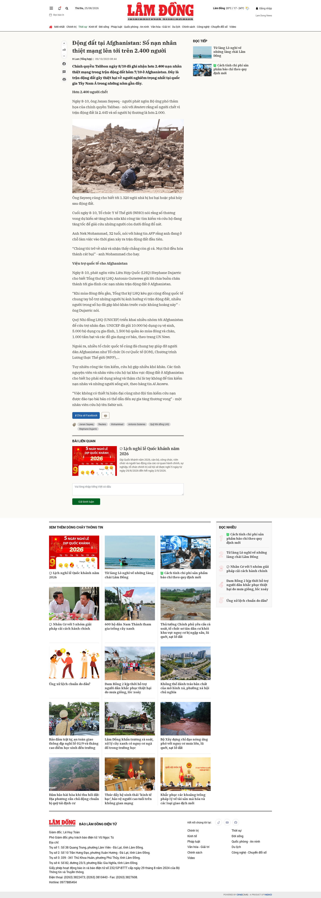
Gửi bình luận (86, 501)
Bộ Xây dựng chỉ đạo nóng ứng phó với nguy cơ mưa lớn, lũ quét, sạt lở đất (184, 744)
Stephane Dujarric (88, 428)
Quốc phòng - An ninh (136, 26)
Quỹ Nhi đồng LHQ (159, 424)
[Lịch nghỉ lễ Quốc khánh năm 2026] (94, 461)
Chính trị (72, 26)
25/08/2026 (87, 8)
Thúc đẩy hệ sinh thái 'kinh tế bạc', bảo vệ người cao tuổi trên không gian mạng (128, 799)
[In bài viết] (64, 79)
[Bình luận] (64, 72)
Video (232, 26)
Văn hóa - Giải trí (160, 26)
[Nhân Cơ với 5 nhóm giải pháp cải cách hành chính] (74, 603)
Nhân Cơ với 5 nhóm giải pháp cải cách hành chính (70, 626)
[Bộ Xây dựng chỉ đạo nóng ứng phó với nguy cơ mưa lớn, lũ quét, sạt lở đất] (185, 718)
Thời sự (82, 26)
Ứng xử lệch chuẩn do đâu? (69, 684)
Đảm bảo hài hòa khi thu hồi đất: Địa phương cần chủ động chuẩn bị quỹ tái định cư (74, 799)
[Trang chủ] (51, 26)
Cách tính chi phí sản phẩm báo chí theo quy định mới (231, 69)
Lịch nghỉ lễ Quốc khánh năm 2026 (149, 451)
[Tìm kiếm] (66, 8)
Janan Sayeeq (86, 424)
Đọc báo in (58, 14)
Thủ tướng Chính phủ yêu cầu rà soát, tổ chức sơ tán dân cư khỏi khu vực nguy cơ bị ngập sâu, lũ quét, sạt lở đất (185, 630)
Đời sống (104, 26)
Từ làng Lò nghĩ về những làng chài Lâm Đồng (229, 51)
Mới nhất (59, 26)
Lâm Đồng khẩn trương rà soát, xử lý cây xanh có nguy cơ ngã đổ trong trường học (129, 744)
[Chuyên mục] (51, 8)
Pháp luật (116, 26)
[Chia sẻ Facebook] (64, 64)
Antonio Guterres (136, 424)
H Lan (75, 59)
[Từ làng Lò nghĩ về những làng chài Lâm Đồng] (202, 52)
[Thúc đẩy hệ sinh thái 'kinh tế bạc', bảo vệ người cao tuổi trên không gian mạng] (130, 774)
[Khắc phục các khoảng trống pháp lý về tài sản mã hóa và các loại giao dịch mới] (185, 774)
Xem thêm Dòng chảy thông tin (76, 527)
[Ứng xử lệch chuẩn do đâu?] (74, 663)
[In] (105, 415)
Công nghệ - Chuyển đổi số (212, 26)
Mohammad (117, 424)
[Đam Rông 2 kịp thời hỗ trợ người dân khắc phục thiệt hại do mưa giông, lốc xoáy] (130, 663)
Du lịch (176, 26)
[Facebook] (235, 822)
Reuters (102, 424)
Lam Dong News (264, 15)
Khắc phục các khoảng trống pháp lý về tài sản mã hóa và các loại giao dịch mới (182, 799)
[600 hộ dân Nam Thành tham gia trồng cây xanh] (130, 603)
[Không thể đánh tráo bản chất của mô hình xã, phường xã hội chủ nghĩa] (185, 663)
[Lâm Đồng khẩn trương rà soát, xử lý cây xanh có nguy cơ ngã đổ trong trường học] (130, 718)
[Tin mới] (59, 8)
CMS (242, 895)
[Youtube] (227, 822)
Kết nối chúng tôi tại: (199, 822)
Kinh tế (93, 26)
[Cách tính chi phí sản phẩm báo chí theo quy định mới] (202, 70)
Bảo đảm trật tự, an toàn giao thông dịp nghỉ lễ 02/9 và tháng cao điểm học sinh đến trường (73, 744)
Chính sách (188, 26)
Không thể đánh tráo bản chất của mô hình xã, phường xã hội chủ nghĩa (184, 688)
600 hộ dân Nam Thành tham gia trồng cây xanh (128, 626)
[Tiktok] (218, 822)
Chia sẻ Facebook (87, 415)
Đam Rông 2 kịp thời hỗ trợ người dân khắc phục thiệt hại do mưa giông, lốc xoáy (128, 688)
